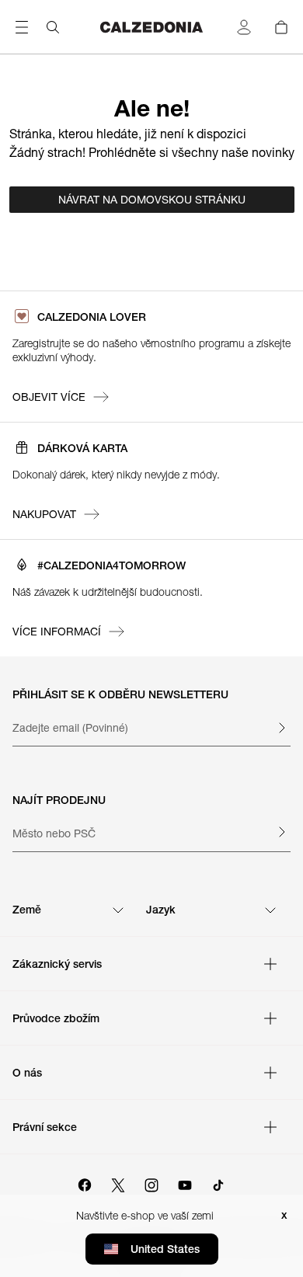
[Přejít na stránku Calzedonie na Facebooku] (85, 1183)
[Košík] (281, 27)
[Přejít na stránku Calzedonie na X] (118, 1183)
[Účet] (244, 27)
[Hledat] (53, 27)
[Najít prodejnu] (281, 832)
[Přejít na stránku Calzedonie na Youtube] (185, 1183)
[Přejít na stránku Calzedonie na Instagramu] (151, 1183)
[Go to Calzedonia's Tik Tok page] (218, 1183)
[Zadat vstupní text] (281, 728)
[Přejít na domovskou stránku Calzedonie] (151, 27)
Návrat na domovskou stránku (152, 200)
